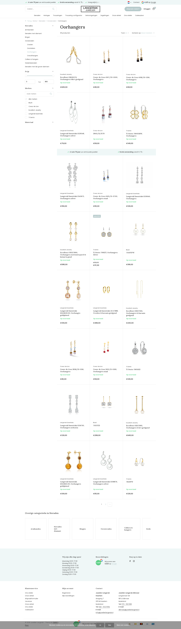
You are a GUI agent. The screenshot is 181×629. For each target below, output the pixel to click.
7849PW (129, 482)
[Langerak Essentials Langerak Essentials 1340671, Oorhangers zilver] (73, 175)
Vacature (28, 601)
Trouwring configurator (73, 15)
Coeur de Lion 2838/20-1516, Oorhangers (72, 370)
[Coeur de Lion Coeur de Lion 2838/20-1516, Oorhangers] (73, 348)
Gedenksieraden (31, 63)
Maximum (49, 81)
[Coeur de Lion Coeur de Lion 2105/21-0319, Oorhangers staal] (106, 348)
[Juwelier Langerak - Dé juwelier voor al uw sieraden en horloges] (90, 9)
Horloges (47, 15)
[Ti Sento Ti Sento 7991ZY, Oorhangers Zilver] (106, 231)
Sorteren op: (136, 33)
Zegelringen (104, 15)
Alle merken (32, 99)
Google (153, 2)
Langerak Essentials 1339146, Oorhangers (138, 197)
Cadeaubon (139, 15)
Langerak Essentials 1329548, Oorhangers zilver (72, 134)
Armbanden (29, 30)
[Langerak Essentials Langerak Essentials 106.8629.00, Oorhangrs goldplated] (73, 289)
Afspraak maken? (133, 9)
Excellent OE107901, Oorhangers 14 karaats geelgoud (135, 313)
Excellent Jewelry (34, 110)
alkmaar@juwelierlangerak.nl (129, 610)
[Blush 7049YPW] (139, 231)
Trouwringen (57, 15)
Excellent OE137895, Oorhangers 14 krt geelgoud (138, 426)
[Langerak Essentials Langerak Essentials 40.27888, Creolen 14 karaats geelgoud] (106, 289)
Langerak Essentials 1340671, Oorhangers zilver (72, 197)
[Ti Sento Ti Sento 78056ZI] (139, 348)
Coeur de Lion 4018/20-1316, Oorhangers (138, 78)
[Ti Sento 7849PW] (139, 460)
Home (35, 21)
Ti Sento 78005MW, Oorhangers (134, 135)
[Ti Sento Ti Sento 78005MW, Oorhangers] (139, 112)
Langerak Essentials (35, 114)
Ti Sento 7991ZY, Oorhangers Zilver (105, 253)
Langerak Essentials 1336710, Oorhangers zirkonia (72, 426)
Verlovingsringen (91, 15)
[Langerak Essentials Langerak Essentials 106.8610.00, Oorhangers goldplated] (73, 460)
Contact (136, 2)
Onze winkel (116, 15)
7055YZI (96, 425)
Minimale (30, 81)
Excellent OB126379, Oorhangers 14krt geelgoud (71, 78)
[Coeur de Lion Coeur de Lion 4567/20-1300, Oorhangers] (106, 55)
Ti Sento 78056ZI (133, 369)
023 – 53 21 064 (104, 607)
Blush (30, 103)
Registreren (66, 593)
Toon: (123, 33)
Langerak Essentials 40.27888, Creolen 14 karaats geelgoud (105, 312)
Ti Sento (31, 117)
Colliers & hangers (31, 59)
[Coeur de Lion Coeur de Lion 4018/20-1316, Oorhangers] (139, 55)
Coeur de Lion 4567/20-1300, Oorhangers (105, 78)
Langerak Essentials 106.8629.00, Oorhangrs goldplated (70, 313)
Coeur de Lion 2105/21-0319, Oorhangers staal (105, 370)
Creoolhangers (32, 55)
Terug (29, 21)
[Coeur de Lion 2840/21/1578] (106, 112)
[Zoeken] (53, 9)
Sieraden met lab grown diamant (37, 66)
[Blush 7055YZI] (106, 404)
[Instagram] (134, 561)
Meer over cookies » (123, 625)
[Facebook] (130, 561)
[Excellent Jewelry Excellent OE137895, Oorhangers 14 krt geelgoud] (139, 404)
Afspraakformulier (31, 599)
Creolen (30, 44)
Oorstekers (31, 48)
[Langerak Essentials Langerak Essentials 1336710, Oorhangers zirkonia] (73, 404)
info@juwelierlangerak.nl (104, 612)
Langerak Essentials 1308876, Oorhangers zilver (105, 483)
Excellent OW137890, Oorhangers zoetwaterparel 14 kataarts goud (73, 254)
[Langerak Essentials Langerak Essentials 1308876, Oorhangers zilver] (106, 460)
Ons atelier (128, 15)
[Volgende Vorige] (110, 504)
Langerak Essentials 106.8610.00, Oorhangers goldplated (70, 484)
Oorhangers (31, 52)
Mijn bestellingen (68, 596)
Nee (109, 625)
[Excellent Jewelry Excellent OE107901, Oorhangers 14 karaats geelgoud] (139, 289)
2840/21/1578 (98, 133)
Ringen (27, 37)
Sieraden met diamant (33, 33)
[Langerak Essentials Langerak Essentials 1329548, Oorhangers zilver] (73, 112)
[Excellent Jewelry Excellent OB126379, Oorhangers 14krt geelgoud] (73, 55)
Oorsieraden (51, 21)
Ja (100, 625)
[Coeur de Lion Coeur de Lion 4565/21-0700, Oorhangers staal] (106, 175)
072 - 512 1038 (127, 604)
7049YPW (130, 253)
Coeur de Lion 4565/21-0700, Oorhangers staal (105, 197)
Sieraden (37, 15)
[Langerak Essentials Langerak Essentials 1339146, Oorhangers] (139, 175)
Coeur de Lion (33, 106)
